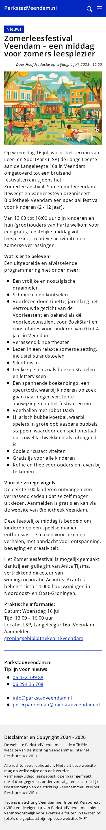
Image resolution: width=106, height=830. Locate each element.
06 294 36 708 (28, 684)
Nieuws (14, 29)
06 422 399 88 (28, 677)
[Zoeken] (89, 9)
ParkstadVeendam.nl (30, 8)
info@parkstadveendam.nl (42, 698)
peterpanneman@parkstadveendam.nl (56, 705)
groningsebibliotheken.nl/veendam (43, 638)
